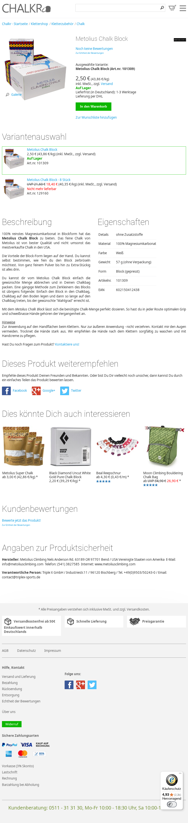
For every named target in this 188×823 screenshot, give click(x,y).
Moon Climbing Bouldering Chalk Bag (162, 479)
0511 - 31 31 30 (65, 807)
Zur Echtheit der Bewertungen (90, 53)
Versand (107, 84)
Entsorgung (10, 695)
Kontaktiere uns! (67, 344)
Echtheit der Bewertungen (21, 701)
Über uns (8, 712)
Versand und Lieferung (18, 676)
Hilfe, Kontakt (13, 668)
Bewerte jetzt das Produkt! (21, 520)
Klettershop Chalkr (26, 8)
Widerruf (11, 724)
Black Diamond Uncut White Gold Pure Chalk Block (70, 477)
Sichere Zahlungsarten (20, 736)
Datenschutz (26, 650)
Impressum (52, 650)
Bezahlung (10, 683)
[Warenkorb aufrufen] (172, 8)
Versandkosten (138, 609)
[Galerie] (35, 100)
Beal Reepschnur (111, 477)
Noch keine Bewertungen (94, 48)
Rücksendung (12, 689)
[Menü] (180, 774)
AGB (5, 650)
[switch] (172, 804)
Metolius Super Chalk (20, 475)
